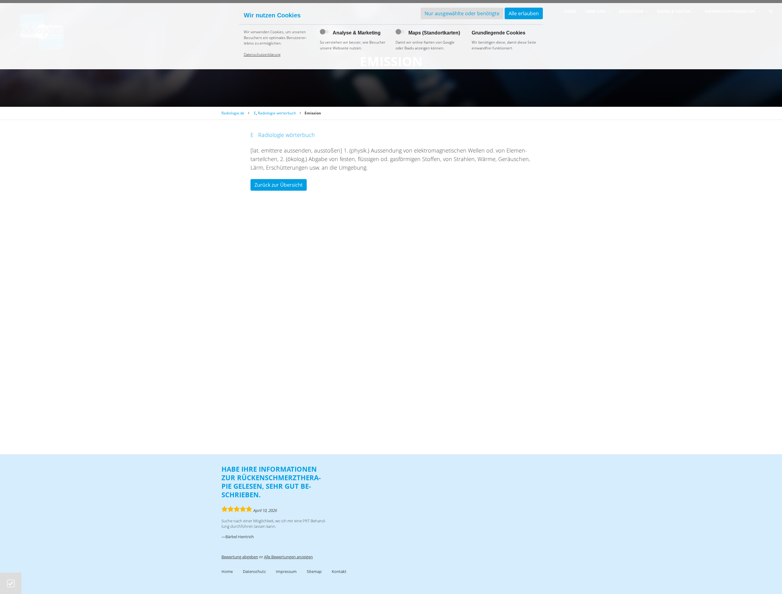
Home (227, 571)
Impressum (286, 571)
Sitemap (314, 571)
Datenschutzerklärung (262, 54)
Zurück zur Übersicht (278, 185)
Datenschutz (254, 571)
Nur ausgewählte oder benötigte (462, 13)
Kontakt (339, 571)
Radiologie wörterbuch (277, 113)
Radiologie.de (232, 113)
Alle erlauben (524, 13)
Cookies (11, 583)
